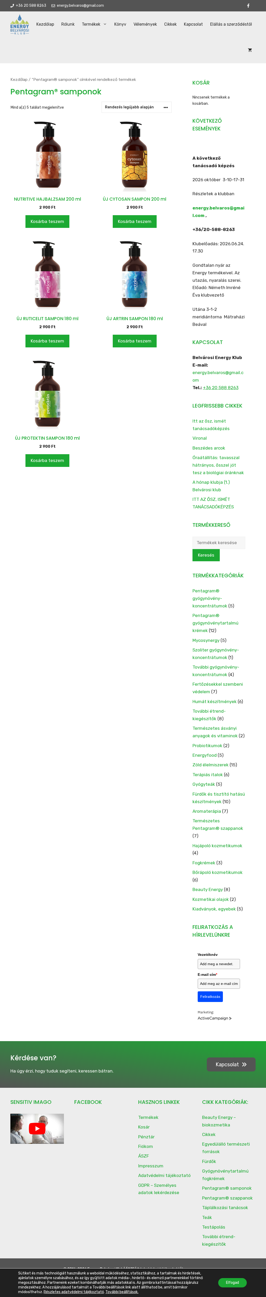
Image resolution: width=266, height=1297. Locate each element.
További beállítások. (121, 1292)
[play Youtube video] (37, 1129)
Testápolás (213, 1227)
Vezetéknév (208, 954)
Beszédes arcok (208, 448)
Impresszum (150, 1165)
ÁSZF (143, 1156)
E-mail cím (207, 974)
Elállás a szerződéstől (231, 24)
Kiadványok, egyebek (214, 909)
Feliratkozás (210, 996)
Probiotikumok (207, 745)
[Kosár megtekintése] (250, 50)
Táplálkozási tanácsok (225, 1207)
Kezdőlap (45, 24)
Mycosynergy (206, 640)
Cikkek (170, 24)
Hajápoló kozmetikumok (217, 845)
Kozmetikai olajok (210, 899)
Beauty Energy (207, 889)
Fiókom (145, 1146)
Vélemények (145, 24)
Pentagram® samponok (227, 1188)
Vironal (199, 438)
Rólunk (68, 24)
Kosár (144, 1127)
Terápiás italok (207, 774)
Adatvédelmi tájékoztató (164, 1175)
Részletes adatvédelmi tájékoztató (74, 1292)
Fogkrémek (203, 862)
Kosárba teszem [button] (47, 221)
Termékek (91, 24)
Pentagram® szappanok (227, 1198)
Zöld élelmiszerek (210, 764)
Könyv (120, 24)
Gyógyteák (203, 784)
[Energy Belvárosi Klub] (19, 24)
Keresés (206, 555)
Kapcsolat (193, 24)
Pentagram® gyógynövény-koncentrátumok (209, 598)
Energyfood (204, 755)
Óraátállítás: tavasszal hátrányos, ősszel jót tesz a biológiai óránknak (218, 465)
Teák (207, 1217)
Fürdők (209, 1161)
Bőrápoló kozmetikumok (217, 872)
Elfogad (232, 1282)
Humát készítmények (214, 701)
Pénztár (146, 1136)
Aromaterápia (206, 811)
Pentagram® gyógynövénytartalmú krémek (215, 623)
